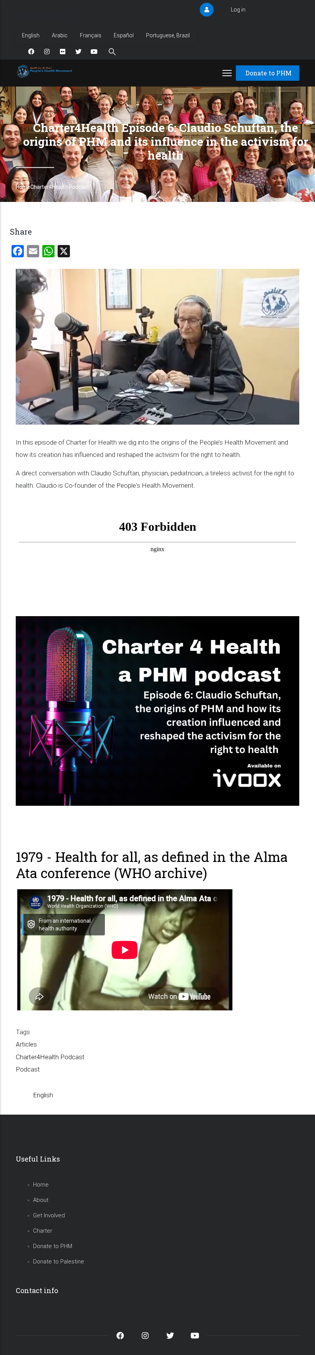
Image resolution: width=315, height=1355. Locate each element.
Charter (42, 1230)
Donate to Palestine (58, 1261)
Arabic (60, 35)
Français (90, 35)
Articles (26, 1044)
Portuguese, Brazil (168, 35)
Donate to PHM (268, 73)
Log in (238, 10)
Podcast (28, 1069)
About (40, 1200)
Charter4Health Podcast (59, 187)
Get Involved (49, 1215)
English (31, 35)
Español (124, 35)
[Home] (45, 71)
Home (23, 187)
